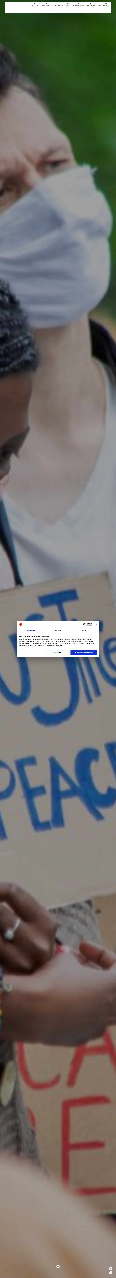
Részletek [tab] (58, 630)
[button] (110, 1268)
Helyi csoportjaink (79, 5)
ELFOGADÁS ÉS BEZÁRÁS (84, 652)
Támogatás (68, 5)
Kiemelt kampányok (46, 5)
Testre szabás (56, 652)
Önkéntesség (91, 5)
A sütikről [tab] (85, 630)
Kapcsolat (106, 5)
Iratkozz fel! (35, 5)
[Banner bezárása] (96, 624)
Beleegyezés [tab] (31, 630)
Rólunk (99, 5)
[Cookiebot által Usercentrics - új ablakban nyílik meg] (84, 624)
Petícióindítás (59, 5)
